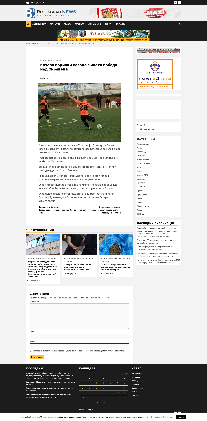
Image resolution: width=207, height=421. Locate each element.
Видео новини (94, 24)
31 (110, 402)
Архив (141, 125)
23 (103, 398)
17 (110, 393)
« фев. (81, 409)
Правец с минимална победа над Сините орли (57, 210)
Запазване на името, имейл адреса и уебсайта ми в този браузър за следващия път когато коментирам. (79, 351)
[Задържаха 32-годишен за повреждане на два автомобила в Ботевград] (79, 244)
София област (39, 24)
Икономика (142, 179)
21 (89, 398)
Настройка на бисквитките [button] (162, 417)
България (141, 156)
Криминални (89, 258)
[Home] (28, 24)
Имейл (33, 341)
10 (110, 388)
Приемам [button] (181, 417)
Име (32, 332)
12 (124, 388)
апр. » (90, 409)
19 (124, 393)
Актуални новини (33, 258)
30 (103, 402)
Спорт (50, 60)
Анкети (108, 24)
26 (124, 398)
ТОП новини (57, 60)
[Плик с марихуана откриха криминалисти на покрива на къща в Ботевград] (116, 244)
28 (89, 402)
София (140, 202)
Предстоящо (142, 195)
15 (96, 393)
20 (82, 398)
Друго (139, 167)
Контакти (120, 24)
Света (139, 198)
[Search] (179, 24)
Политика (141, 187)
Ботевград (55, 24)
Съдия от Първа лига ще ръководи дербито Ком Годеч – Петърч (100, 210)
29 (96, 402)
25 (117, 398)
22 (96, 398)
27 (82, 402)
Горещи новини (143, 163)
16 (103, 393)
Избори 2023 (142, 175)
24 (110, 398)
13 (82, 393)
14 (89, 393)
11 (117, 388)
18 (117, 393)
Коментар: (35, 301)
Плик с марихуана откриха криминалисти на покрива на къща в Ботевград (115, 267)
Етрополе (79, 24)
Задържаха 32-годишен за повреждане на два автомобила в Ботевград (77, 267)
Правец (67, 24)
